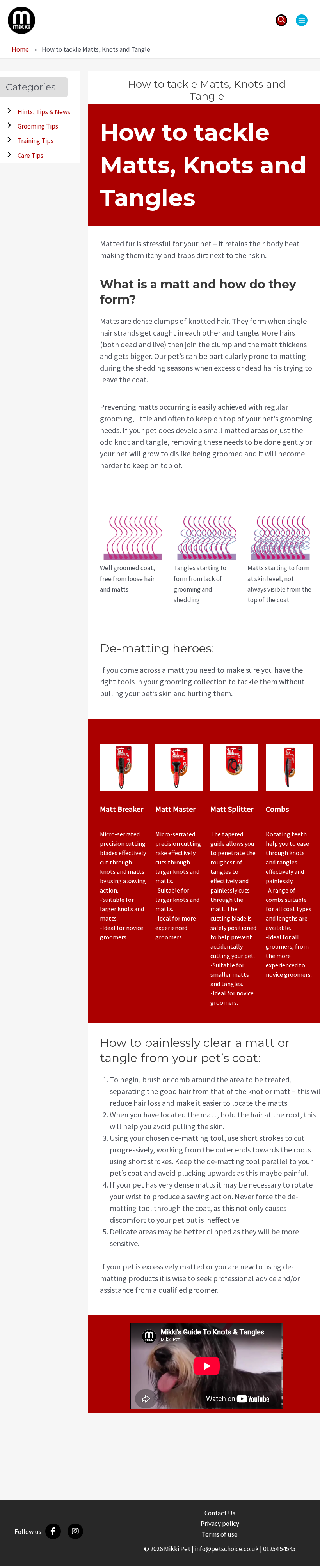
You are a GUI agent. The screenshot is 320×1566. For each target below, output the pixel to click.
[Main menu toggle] (301, 20)
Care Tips (30, 155)
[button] (281, 20)
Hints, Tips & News (44, 112)
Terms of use (220, 1534)
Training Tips (35, 140)
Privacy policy (220, 1523)
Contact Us (219, 1513)
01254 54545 (279, 1549)
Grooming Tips (38, 126)
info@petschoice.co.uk (227, 1549)
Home (20, 49)
